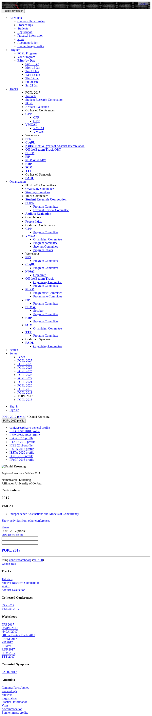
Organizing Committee (39, 188)
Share (5, 527)
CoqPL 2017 (10, 628)
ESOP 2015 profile (21, 438)
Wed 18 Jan (32, 74)
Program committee (45, 243)
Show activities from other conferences (26, 520)
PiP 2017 (7, 642)
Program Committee (45, 206)
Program (15, 49)
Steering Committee (37, 192)
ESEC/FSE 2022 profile (25, 434)
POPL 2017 (9, 416)
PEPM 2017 (9, 638)
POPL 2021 (24, 382)
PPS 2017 (8, 624)
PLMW (6, 646)
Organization (18, 181)
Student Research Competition (44, 99)
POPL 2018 (24, 392)
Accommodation (27, 42)
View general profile (12, 534)
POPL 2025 (24, 367)
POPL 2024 (24, 371)
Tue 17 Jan (32, 71)
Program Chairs (43, 250)
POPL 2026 (24, 364)
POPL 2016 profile (21, 456)
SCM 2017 (8, 653)
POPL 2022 (24, 378)
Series (21, 357)
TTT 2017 (8, 656)
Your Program (26, 57)
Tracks (14, 89)
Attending (16, 17)
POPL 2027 (24, 360)
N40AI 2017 (10, 631)
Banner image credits (30, 46)
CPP (36, 117)
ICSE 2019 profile (21, 445)
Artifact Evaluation (37, 106)
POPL (29, 103)
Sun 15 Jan (32, 64)
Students (22, 28)
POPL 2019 (24, 389)
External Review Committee (51, 210)
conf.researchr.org (20, 560)
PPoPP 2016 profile (22, 459)
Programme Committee (47, 292)
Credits (143, 3)
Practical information (30, 35)
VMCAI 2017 (10, 609)
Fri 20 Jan (31, 82)
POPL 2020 (24, 385)
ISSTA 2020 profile (22, 452)
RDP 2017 (8, 649)
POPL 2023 (24, 374)
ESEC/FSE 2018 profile (25, 431)
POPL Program (27, 53)
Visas (20, 39)
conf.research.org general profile (30, 427)
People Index (33, 221)
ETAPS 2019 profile (22, 441)
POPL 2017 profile (13, 420)
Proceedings (25, 25)
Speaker (38, 310)
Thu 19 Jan (32, 78)
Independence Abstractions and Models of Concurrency (44, 514)
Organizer (39, 275)
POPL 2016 (24, 399)
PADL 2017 (9, 672)
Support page (9, 563)
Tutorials (30, 96)
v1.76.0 (38, 560)
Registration (24, 32)
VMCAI (38, 128)
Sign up (14, 410)
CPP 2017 (8, 605)
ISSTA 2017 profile (22, 449)
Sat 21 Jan (31, 85)
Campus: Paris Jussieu (31, 21)
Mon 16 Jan (32, 67)
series (21, 416)
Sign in (14, 406)
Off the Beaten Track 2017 (18, 635)
